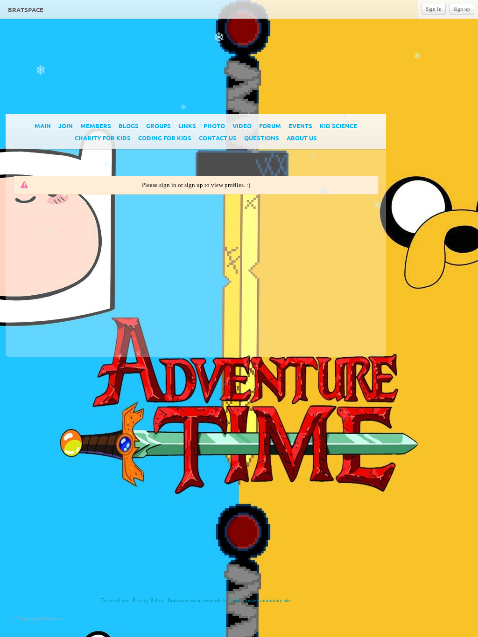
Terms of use (115, 600)
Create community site (267, 600)
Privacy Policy (148, 600)
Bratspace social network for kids (203, 600)
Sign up (461, 9)
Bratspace (25, 10)
